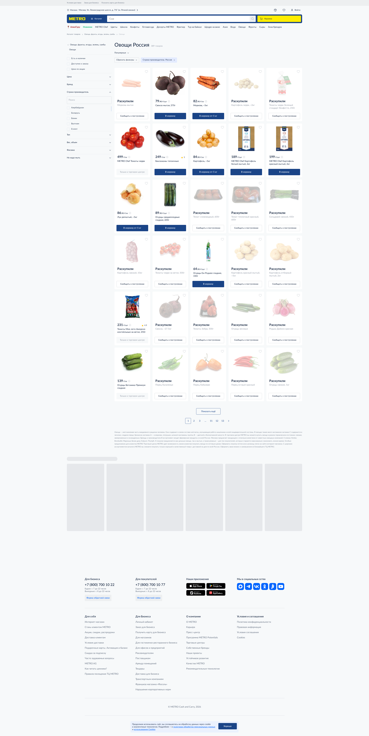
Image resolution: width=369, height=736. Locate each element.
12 (217, 421)
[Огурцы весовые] (246, 306)
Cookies (241, 637)
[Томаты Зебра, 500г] (208, 306)
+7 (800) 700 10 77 (150, 585)
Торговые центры (195, 643)
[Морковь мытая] (132, 83)
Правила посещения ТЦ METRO (101, 674)
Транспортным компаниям (149, 679)
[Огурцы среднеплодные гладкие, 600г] (170, 194)
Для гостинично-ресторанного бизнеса (156, 643)
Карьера (190, 627)
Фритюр (181, 27)
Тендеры (140, 669)
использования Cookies (144, 729)
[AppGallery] (215, 593)
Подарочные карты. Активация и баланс (106, 648)
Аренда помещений (145, 663)
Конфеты (134, 27)
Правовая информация (249, 627)
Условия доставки (74, 3)
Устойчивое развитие (197, 658)
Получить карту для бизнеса (112, 3)
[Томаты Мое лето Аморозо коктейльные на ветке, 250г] (132, 306)
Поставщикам (142, 658)
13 (222, 421)
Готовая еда (148, 27)
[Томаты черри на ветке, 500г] (170, 250)
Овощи (242, 27)
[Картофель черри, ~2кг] (246, 83)
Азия (225, 27)
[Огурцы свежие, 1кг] (284, 362)
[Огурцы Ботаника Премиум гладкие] (132, 362)
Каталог (98, 19)
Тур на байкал (195, 27)
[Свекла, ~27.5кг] (170, 306)
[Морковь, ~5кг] (208, 83)
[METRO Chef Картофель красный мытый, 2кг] (284, 138)
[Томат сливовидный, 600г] (208, 194)
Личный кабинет (144, 622)
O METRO (191, 622)
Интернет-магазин (94, 622)
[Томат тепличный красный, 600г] (246, 194)
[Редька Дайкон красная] (284, 306)
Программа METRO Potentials (202, 637)
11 (211, 421)
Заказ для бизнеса (91, 3)
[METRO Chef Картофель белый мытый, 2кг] (246, 138)
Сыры (262, 27)
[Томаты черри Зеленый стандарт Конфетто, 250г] (284, 83)
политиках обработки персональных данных (194, 727)
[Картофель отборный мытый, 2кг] (284, 250)
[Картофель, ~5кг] (208, 138)
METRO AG (91, 663)
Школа (123, 27)
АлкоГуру (75, 27)
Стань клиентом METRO (98, 627)
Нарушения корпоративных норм (153, 689)
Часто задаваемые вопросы (99, 658)
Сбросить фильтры (125, 60)
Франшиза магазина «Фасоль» (151, 684)
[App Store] (195, 586)
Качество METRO (195, 663)
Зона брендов (275, 27)
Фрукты (252, 27)
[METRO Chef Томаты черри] (132, 138)
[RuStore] (195, 593)
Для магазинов (143, 637)
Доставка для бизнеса (147, 674)
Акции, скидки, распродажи (100, 632)
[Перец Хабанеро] (208, 362)
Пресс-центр (193, 632)
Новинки (87, 27)
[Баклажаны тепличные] (170, 138)
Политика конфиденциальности (254, 622)
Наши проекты (194, 653)
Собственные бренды (197, 648)
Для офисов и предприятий (150, 648)
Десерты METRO (165, 27)
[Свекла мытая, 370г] (170, 83)
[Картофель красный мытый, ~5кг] (246, 250)
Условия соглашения (248, 632)
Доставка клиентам (95, 637)
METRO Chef (101, 27)
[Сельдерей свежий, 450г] (284, 194)
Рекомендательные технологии (203, 669)
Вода (233, 27)
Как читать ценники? (96, 669)
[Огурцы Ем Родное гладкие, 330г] (208, 250)
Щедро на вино (212, 27)
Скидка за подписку (95, 653)
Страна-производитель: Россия (157, 60)
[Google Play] (215, 586)
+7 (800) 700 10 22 (99, 585)
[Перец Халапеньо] (170, 362)
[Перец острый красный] (246, 362)
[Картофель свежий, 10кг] (132, 250)
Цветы (114, 27)
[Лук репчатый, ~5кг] (132, 194)
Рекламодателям (144, 653)
